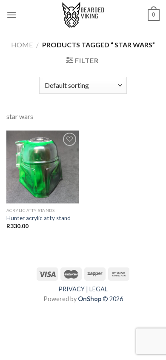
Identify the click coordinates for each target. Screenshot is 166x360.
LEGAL (98, 289)
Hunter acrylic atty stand (38, 218)
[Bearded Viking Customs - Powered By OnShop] (83, 15)
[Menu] (11, 14)
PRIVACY (71, 289)
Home (22, 45)
